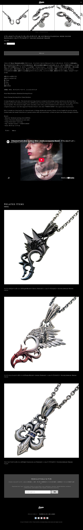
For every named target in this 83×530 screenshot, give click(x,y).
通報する (14, 130)
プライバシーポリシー (33, 514)
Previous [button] (2, 18)
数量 (5, 43)
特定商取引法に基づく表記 (45, 514)
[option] (15, 18)
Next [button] (80, 18)
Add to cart (41, 53)
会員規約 (53, 514)
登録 (55, 491)
